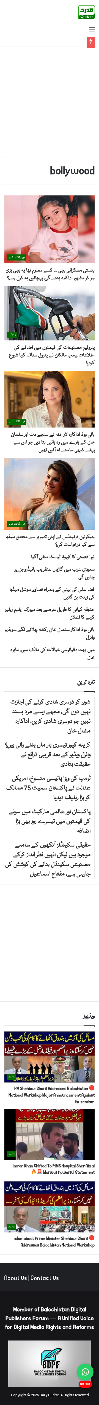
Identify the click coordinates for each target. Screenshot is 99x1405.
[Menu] (92, 30)
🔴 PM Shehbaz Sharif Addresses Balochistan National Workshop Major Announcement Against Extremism (52, 1095)
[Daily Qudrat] (86, 12)
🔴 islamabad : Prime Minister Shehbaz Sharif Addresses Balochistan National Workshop (54, 1241)
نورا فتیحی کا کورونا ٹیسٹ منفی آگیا (63, 557)
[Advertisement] (49, 102)
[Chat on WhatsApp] (85, 1372)
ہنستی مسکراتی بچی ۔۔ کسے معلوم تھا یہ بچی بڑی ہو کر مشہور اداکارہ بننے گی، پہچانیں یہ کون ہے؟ (50, 274)
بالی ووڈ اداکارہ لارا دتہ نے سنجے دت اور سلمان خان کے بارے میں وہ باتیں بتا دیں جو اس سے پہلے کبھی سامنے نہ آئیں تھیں (53, 442)
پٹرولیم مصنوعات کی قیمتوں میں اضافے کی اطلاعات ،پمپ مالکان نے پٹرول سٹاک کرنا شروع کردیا (52, 355)
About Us (15, 1278)
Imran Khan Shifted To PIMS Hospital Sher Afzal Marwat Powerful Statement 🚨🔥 (54, 1169)
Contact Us (45, 1278)
